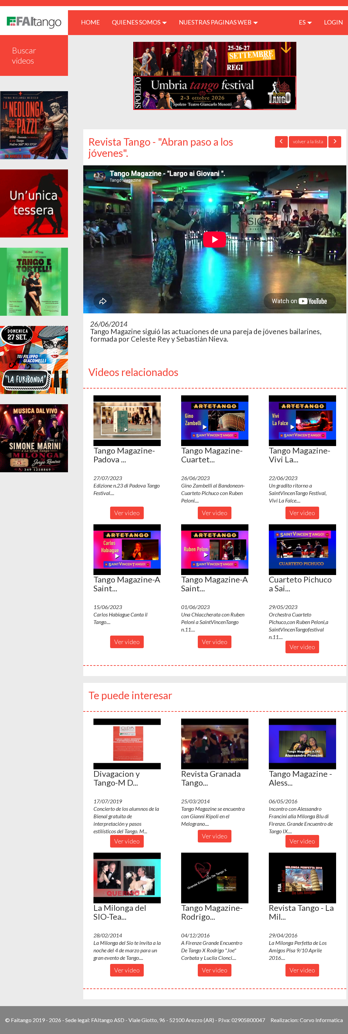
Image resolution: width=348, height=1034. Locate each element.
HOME (93, 22)
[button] (127, 420)
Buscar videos (24, 55)
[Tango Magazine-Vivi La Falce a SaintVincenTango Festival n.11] (302, 420)
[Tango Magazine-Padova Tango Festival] (127, 420)
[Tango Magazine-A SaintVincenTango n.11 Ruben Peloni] (214, 549)
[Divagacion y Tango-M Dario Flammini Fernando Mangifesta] (127, 744)
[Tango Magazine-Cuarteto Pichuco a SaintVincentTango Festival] (214, 420)
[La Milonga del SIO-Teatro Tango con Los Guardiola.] (127, 878)
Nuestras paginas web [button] (216, 22)
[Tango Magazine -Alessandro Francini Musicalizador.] (302, 744)
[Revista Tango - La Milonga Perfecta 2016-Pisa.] (302, 878)
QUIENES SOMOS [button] (136, 22)
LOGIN (333, 22)
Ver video (127, 512)
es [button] (303, 22)
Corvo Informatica (321, 1020)
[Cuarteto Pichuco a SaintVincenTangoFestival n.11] (302, 549)
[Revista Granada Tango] (214, 744)
